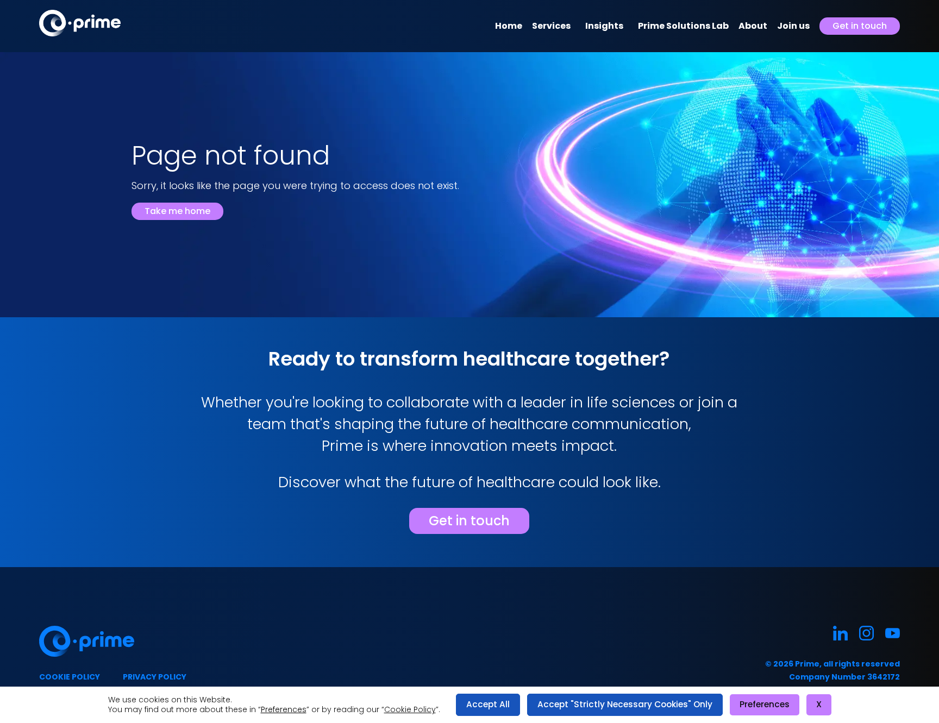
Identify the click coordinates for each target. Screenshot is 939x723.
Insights (604, 26)
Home (508, 26)
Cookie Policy (410, 709)
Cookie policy (69, 676)
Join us (793, 26)
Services (551, 26)
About (752, 26)
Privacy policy (154, 676)
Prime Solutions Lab (683, 26)
